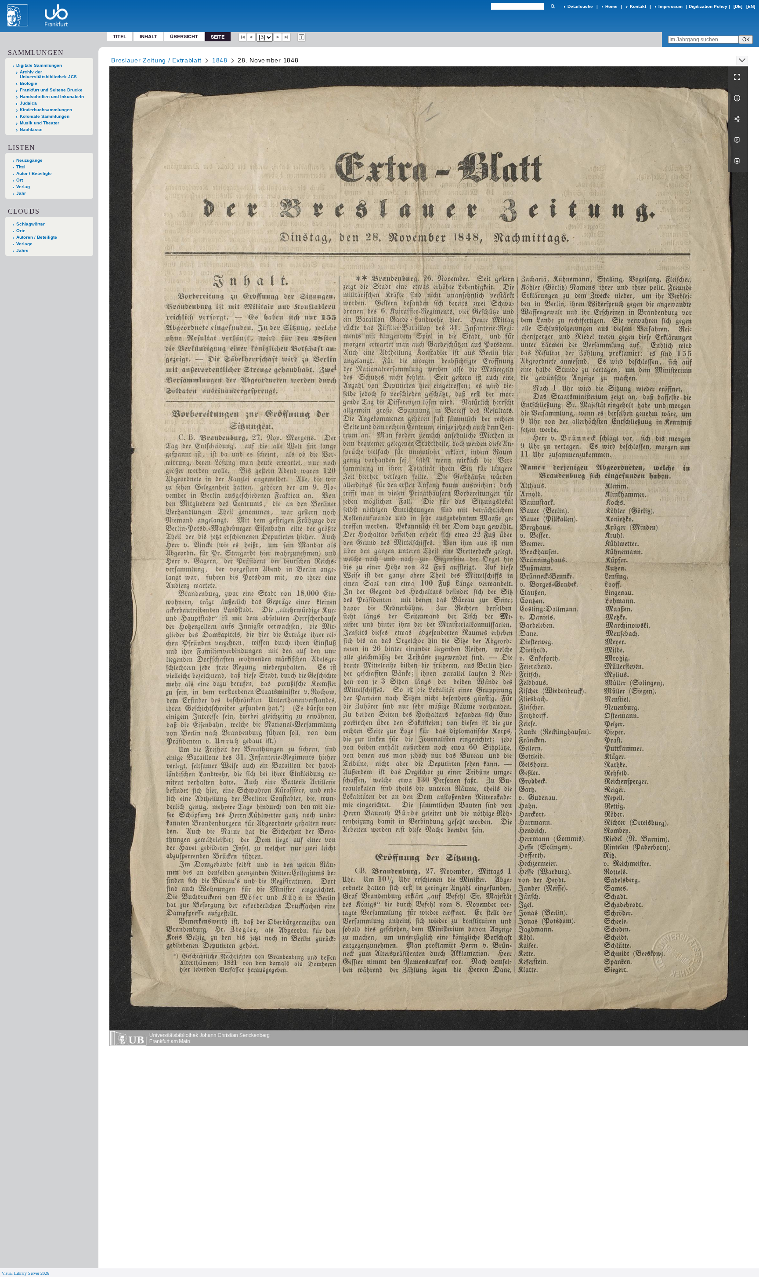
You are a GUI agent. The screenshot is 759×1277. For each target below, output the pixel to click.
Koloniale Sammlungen (44, 116)
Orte (20, 230)
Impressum (670, 6)
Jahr (21, 193)
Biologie (28, 83)
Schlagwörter (30, 224)
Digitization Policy (708, 6)
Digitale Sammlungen (39, 65)
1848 (220, 60)
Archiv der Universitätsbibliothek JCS (48, 74)
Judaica (28, 103)
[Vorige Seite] (251, 37)
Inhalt (148, 36)
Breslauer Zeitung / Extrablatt (156, 60)
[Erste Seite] (243, 37)
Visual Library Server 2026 (25, 1273)
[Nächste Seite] (278, 37)
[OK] (552, 6)
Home (611, 6)
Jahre (22, 250)
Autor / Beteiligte (34, 173)
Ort (19, 180)
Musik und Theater (39, 122)
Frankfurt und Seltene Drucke (51, 89)
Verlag (23, 186)
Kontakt (638, 6)
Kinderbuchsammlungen (46, 109)
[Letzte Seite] (286, 37)
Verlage (24, 243)
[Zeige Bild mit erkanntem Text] (301, 37)
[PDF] (738, 140)
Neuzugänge (29, 160)
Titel (119, 36)
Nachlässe (31, 129)
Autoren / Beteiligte (36, 237)
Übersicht (184, 36)
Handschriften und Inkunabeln (52, 96)
